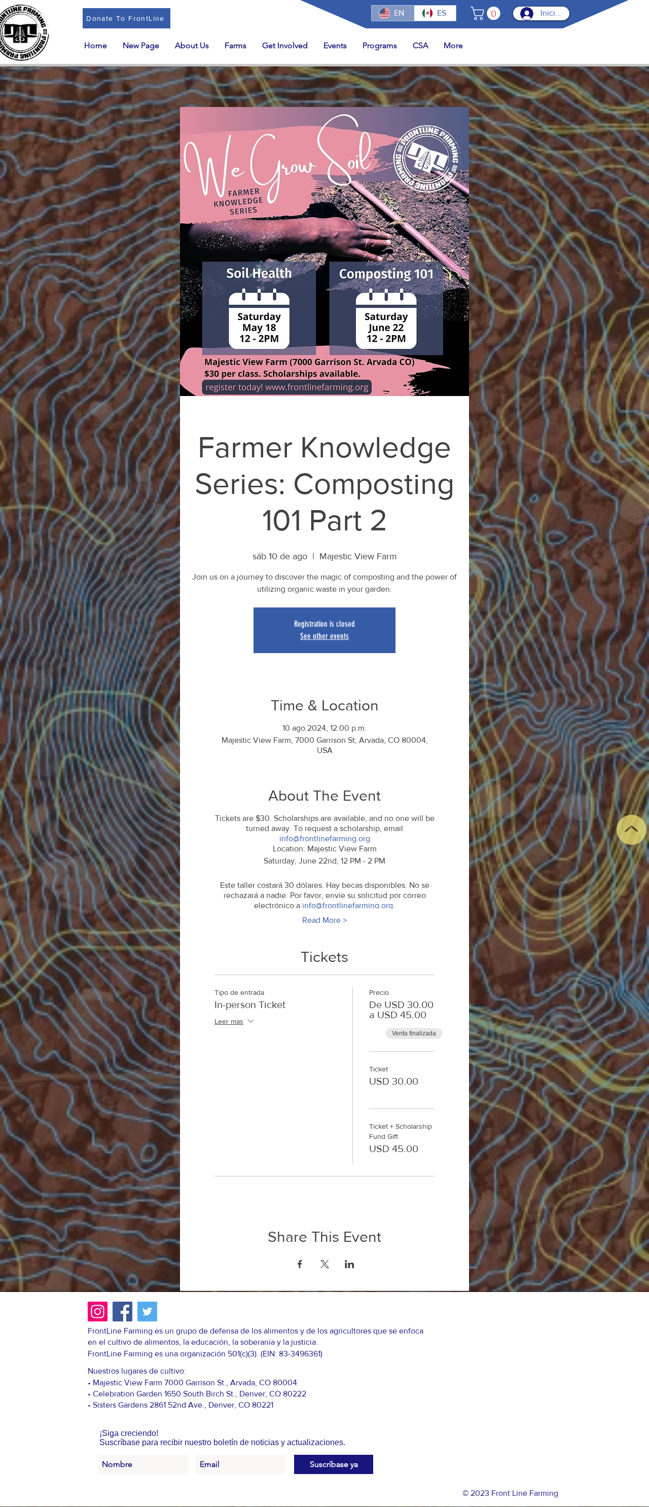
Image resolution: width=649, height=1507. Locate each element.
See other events (324, 636)
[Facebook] (122, 1311)
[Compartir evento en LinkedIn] (349, 1264)
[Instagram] (97, 1311)
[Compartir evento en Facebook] (300, 1264)
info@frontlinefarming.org (324, 838)
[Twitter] (147, 1311)
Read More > (324, 920)
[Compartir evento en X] (325, 1264)
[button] (487, 13)
